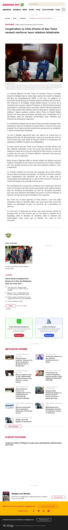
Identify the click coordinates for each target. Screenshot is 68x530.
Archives (8, 309)
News (25, 10)
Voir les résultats (22, 305)
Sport (31, 10)
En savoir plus (58, 497)
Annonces (7, 10)
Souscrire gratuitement (48, 506)
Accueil (7, 18)
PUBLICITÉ (34, 15)
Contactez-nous (44, 520)
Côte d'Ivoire (48, 10)
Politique (23, 18)
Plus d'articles (13, 426)
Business (17, 10)
